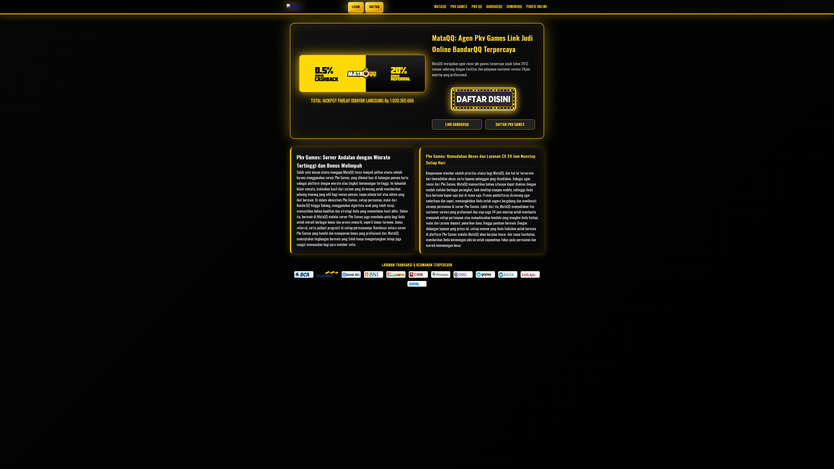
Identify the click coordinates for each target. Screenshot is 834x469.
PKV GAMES (458, 6)
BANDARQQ (494, 6)
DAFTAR (374, 6)
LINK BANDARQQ (457, 124)
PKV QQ (477, 6)
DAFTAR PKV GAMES (510, 124)
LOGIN (356, 6)
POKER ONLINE (536, 6)
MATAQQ (440, 6)
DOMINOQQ (514, 6)
